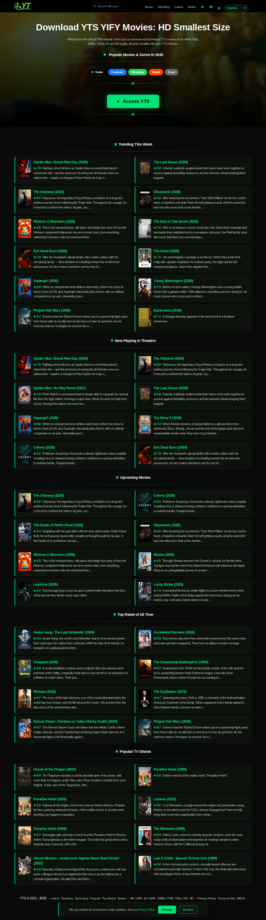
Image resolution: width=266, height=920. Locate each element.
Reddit (156, 72)
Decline (188, 909)
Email (171, 72)
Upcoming (81, 898)
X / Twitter (97, 72)
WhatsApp (138, 72)
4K (202, 7)
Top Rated (109, 898)
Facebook (117, 72)
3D (211, 7)
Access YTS (136, 101)
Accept (167, 909)
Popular (95, 898)
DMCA (241, 898)
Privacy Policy (206, 898)
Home (149, 7)
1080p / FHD (165, 898)
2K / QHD (149, 898)
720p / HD (181, 898)
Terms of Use (226, 898)
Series (192, 7)
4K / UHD (136, 898)
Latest (179, 7)
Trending (164, 7)
